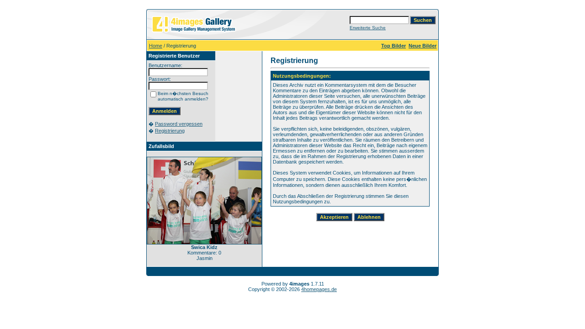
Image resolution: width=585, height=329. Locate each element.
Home (155, 45)
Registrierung (170, 130)
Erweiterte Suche (368, 27)
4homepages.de (319, 289)
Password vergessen (178, 124)
